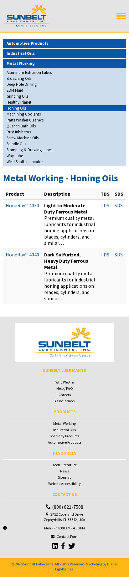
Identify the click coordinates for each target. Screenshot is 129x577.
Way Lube (15, 155)
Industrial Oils (64, 429)
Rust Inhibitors (19, 132)
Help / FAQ (64, 388)
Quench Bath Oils (21, 126)
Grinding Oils (17, 96)
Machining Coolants (24, 114)
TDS (105, 205)
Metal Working (64, 423)
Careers (65, 394)
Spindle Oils (16, 144)
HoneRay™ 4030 (22, 205)
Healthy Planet (19, 102)
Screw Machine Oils (23, 138)
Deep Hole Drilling (22, 84)
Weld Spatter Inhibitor (25, 161)
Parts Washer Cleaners (25, 120)
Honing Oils (16, 108)
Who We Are (64, 382)
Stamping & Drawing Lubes (29, 149)
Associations (64, 401)
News (64, 471)
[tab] (64, 43)
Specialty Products (64, 436)
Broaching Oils (19, 78)
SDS (119, 205)
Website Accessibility (64, 483)
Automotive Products (64, 442)
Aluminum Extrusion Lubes (29, 72)
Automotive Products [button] (28, 43)
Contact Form (68, 536)
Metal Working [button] (21, 63)
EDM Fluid (15, 90)
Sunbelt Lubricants (38, 564)
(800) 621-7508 (67, 507)
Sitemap (64, 477)
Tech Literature (64, 464)
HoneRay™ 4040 (22, 254)
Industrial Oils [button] (21, 53)
